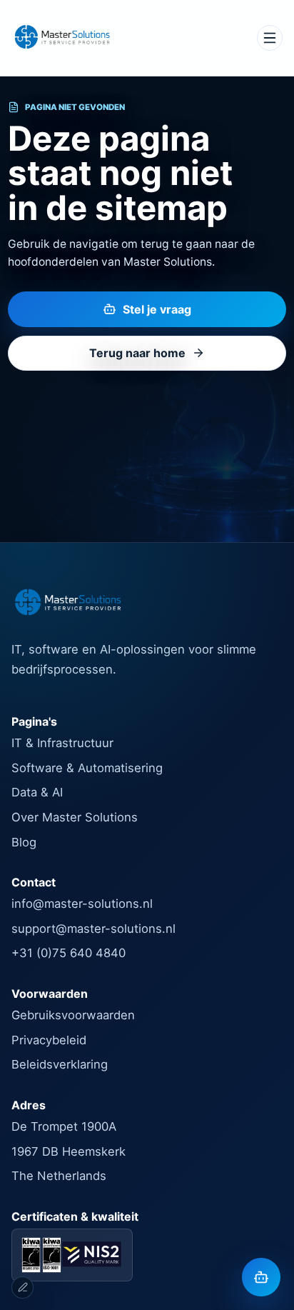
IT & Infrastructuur (62, 743)
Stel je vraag (157, 309)
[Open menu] (270, 38)
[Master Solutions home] (62, 37)
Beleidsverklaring (59, 1064)
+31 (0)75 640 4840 (68, 953)
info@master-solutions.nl (82, 903)
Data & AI (37, 792)
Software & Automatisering (87, 768)
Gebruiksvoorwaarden (73, 1015)
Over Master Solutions (74, 817)
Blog (23, 842)
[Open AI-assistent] (261, 1277)
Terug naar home (137, 353)
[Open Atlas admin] (22, 1287)
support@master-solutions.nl (93, 928)
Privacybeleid (48, 1040)
